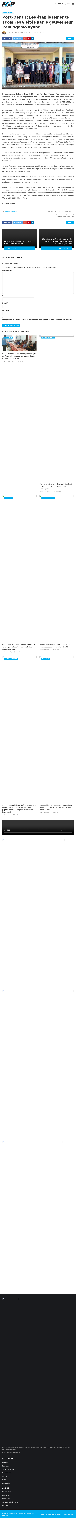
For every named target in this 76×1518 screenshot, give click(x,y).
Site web (5, 310)
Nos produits (6, 1495)
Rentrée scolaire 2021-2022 (66, 216)
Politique (5, 1462)
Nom (4, 296)
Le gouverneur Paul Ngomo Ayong (64, 214)
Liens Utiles (6, 1499)
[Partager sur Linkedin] (32, 38)
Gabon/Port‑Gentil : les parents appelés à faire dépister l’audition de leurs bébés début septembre (18, 647)
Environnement (7, 1473)
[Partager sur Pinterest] (29, 38)
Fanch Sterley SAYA (16, 32)
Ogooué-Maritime (8, 12)
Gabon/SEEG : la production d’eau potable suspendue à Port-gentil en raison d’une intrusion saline (55, 807)
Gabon (72, 211)
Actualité (8, 337)
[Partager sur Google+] (25, 38)
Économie (5, 1466)
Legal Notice (68, 1514)
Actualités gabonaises (58, 211)
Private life (56, 1514)
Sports (4, 1476)
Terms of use (45, 1514)
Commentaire (7, 271)
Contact (5, 1505)
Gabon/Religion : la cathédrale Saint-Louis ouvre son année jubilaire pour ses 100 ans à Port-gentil (56, 486)
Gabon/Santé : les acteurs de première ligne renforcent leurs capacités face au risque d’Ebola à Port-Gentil (19, 356)
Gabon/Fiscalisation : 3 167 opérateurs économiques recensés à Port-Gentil (54, 646)
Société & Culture (8, 1469)
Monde (4, 1480)
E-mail (5, 303)
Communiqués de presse (10, 1502)
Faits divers (6, 1483)
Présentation (6, 1492)
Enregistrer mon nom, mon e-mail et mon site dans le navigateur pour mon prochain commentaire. (37, 320)
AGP (67, 211)
